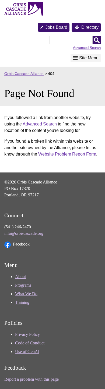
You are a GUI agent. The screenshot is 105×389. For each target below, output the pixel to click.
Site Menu (89, 58)
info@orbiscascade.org (23, 233)
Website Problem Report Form (67, 154)
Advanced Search (87, 48)
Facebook (21, 244)
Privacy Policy (27, 334)
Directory (90, 27)
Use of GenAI (27, 351)
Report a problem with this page (31, 379)
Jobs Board (56, 27)
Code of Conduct (29, 343)
